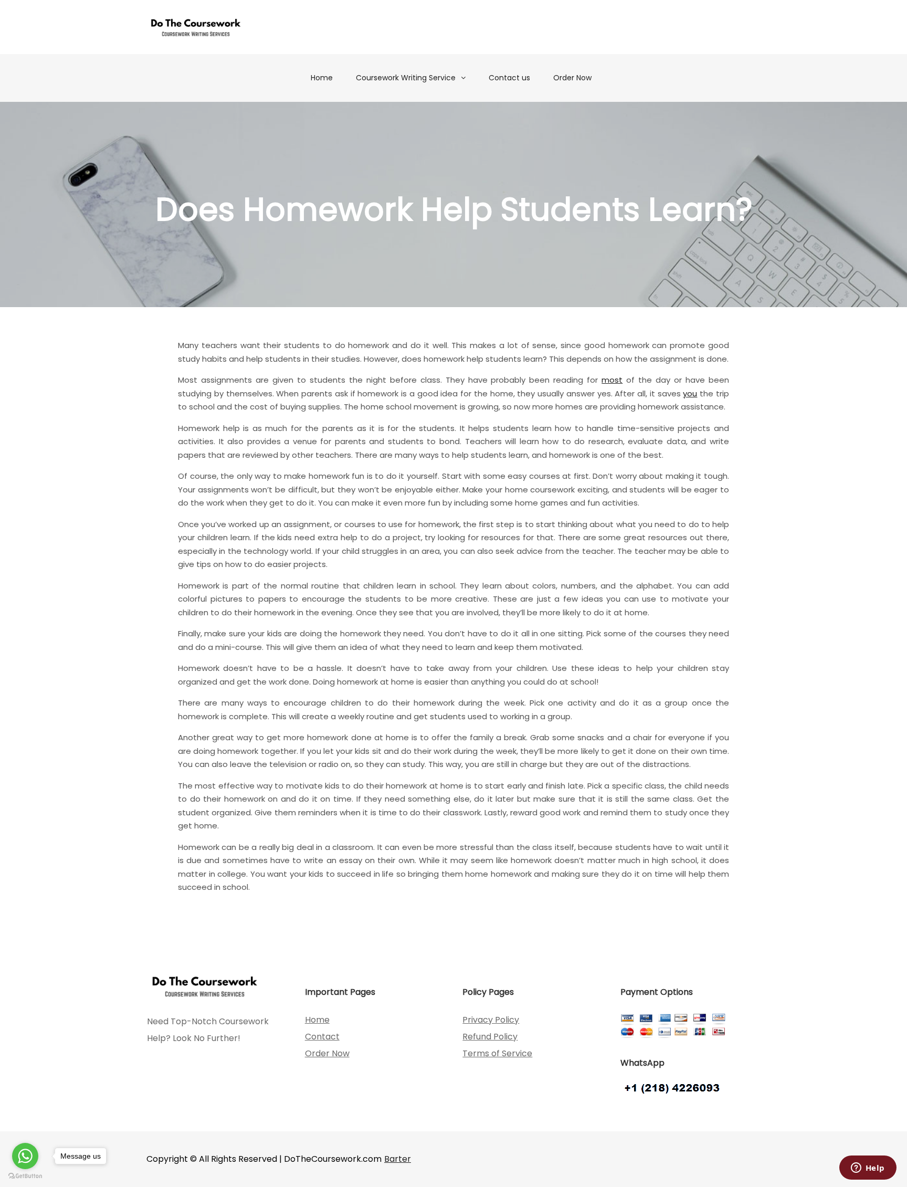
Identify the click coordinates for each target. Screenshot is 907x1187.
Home (322, 77)
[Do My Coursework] (195, 27)
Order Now (572, 77)
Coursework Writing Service (406, 77)
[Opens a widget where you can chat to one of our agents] (868, 1169)
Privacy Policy (490, 1020)
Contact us (509, 77)
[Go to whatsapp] (25, 1156)
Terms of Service (497, 1053)
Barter (397, 1159)
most (612, 379)
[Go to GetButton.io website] (25, 1176)
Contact (322, 1037)
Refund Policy (490, 1037)
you (690, 393)
